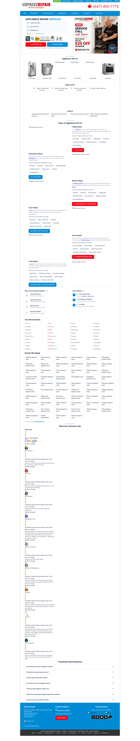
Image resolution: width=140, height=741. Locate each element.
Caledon (28, 342)
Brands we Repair (78, 1)
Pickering (97, 333)
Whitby (96, 336)
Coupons (96, 733)
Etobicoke (74, 326)
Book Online (58, 44)
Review (84, 733)
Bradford (74, 339)
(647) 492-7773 (106, 6)
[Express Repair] (35, 5)
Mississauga (75, 329)
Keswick (74, 345)
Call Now (79, 150)
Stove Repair (86, 13)
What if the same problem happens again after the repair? (43, 694)
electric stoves (86, 240)
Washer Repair (62, 13)
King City (97, 345)
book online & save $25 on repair (44, 284)
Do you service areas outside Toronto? (37, 700)
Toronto (28, 323)
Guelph (28, 345)
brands (74, 187)
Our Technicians (104, 733)
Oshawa (74, 333)
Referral (65, 731)
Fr (79, 733)
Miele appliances (39, 421)
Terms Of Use (80, 731)
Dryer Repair (74, 13)
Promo (89, 733)
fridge (77, 129)
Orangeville (74, 349)
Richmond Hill (29, 336)
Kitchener (28, 349)
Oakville (51, 333)
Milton (50, 329)
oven (31, 264)
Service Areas (67, 1)
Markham (28, 329)
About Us (88, 1)
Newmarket (97, 329)
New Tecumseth (53, 349)
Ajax (50, 323)
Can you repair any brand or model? (36, 677)
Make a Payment (61, 717)
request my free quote (40, 231)
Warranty (96, 1)
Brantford (97, 339)
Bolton (50, 339)
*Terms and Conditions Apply (31, 726)
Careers (58, 733)
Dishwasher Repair (47, 13)
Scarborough (52, 336)
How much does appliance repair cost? (37, 689)
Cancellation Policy (106, 1)
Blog (87, 731)
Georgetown (98, 342)
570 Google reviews (40, 33)
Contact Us (57, 1)
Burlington (28, 326)
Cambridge (51, 342)
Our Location (30, 716)
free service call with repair (86, 204)
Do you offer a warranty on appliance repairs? (39, 666)
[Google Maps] (110, 717)
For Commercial (72, 733)
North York (28, 333)
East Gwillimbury (76, 342)
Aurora (73, 323)
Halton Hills (52, 345)
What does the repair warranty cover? (37, 672)
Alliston (28, 339)
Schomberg (97, 349)
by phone (84, 296)
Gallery (117, 1)
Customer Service (94, 731)
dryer (31, 210)
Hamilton (97, 326)
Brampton (97, 323)
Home (24, 13)
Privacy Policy (72, 731)
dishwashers (32, 158)
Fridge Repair (33, 13)
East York (51, 326)
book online (37, 177)
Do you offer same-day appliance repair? (38, 683)
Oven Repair (99, 13)
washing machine (77, 183)
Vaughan (74, 336)
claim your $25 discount (84, 257)
